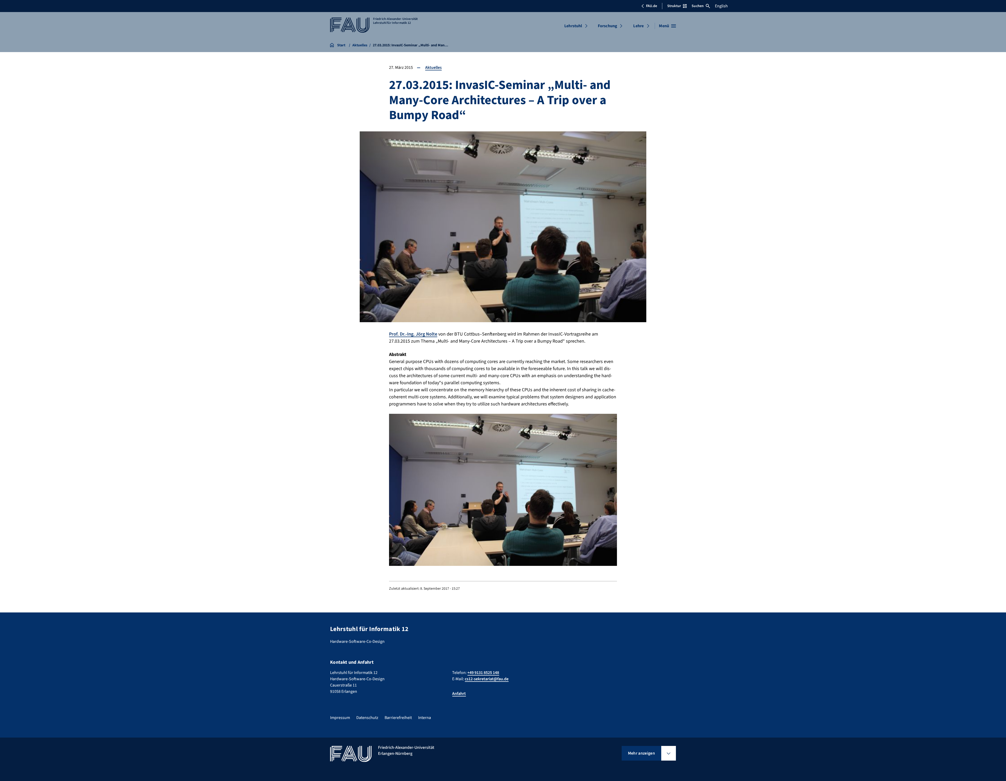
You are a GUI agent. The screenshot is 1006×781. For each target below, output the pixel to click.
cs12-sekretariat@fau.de (487, 679)
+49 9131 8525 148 (483, 673)
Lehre (638, 26)
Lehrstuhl (573, 26)
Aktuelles (433, 67)
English (721, 6)
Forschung (607, 26)
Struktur (674, 6)
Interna (424, 718)
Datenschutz (367, 718)
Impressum (340, 718)
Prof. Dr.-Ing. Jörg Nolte (413, 334)
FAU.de (651, 6)
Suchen (698, 6)
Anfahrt (459, 693)
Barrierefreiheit (398, 718)
